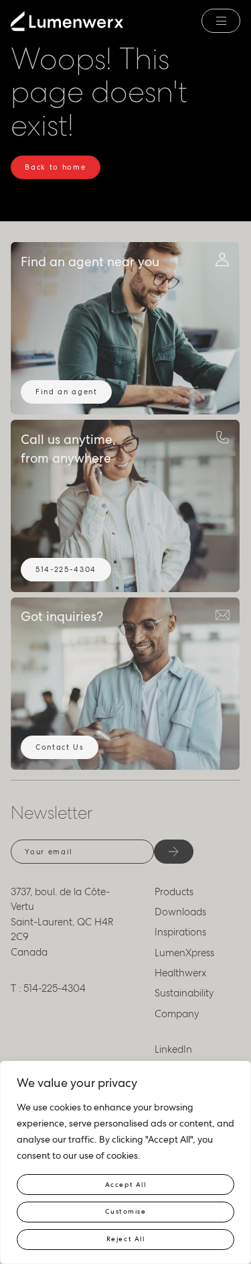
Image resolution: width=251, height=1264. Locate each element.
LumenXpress (184, 953)
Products (174, 892)
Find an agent (66, 391)
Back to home (55, 167)
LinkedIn (173, 1049)
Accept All (125, 1184)
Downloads (180, 912)
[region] (125, 1162)
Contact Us (59, 747)
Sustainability (184, 993)
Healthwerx (180, 973)
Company (177, 1014)
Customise (126, 1211)
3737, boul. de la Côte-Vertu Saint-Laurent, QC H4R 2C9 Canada (62, 922)
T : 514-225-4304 (48, 988)
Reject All (125, 1238)
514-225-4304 (65, 569)
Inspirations (180, 932)
